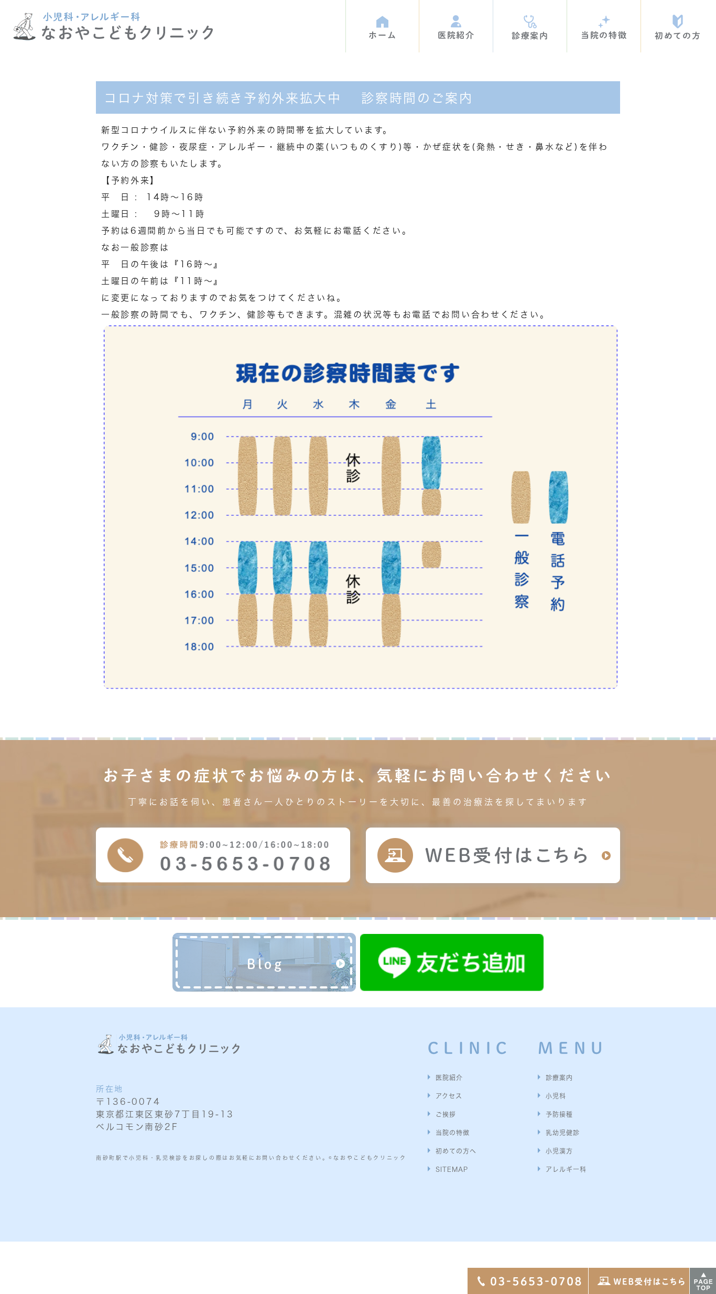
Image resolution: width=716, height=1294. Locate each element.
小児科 (556, 1096)
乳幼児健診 (563, 1132)
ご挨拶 (446, 1114)
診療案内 (559, 1077)
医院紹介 (449, 1077)
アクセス (449, 1096)
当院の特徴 (453, 1132)
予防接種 (559, 1114)
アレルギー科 (566, 1169)
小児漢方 (559, 1151)
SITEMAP (452, 1169)
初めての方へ (456, 1151)
